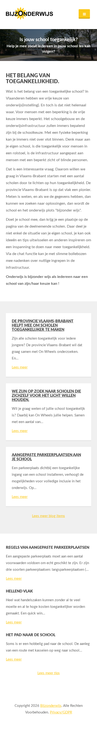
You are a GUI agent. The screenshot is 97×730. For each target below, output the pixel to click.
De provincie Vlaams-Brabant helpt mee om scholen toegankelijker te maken (42, 325)
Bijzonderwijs (50, 706)
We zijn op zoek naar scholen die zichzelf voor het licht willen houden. (46, 395)
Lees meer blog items (48, 516)
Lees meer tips (48, 673)
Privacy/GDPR (61, 712)
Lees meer (20, 367)
